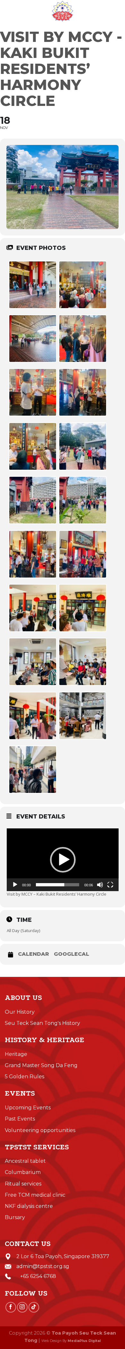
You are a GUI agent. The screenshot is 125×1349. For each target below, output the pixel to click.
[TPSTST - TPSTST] (62, 11)
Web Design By (71, 1341)
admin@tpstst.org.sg (42, 1266)
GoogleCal (71, 954)
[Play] (15, 885)
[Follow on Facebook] (10, 1307)
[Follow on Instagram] (22, 1307)
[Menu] (9, 11)
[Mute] (100, 885)
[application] (63, 859)
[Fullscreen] (110, 885)
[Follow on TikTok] (34, 1307)
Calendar (33, 954)
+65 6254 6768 (36, 1276)
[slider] (57, 884)
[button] (63, 860)
